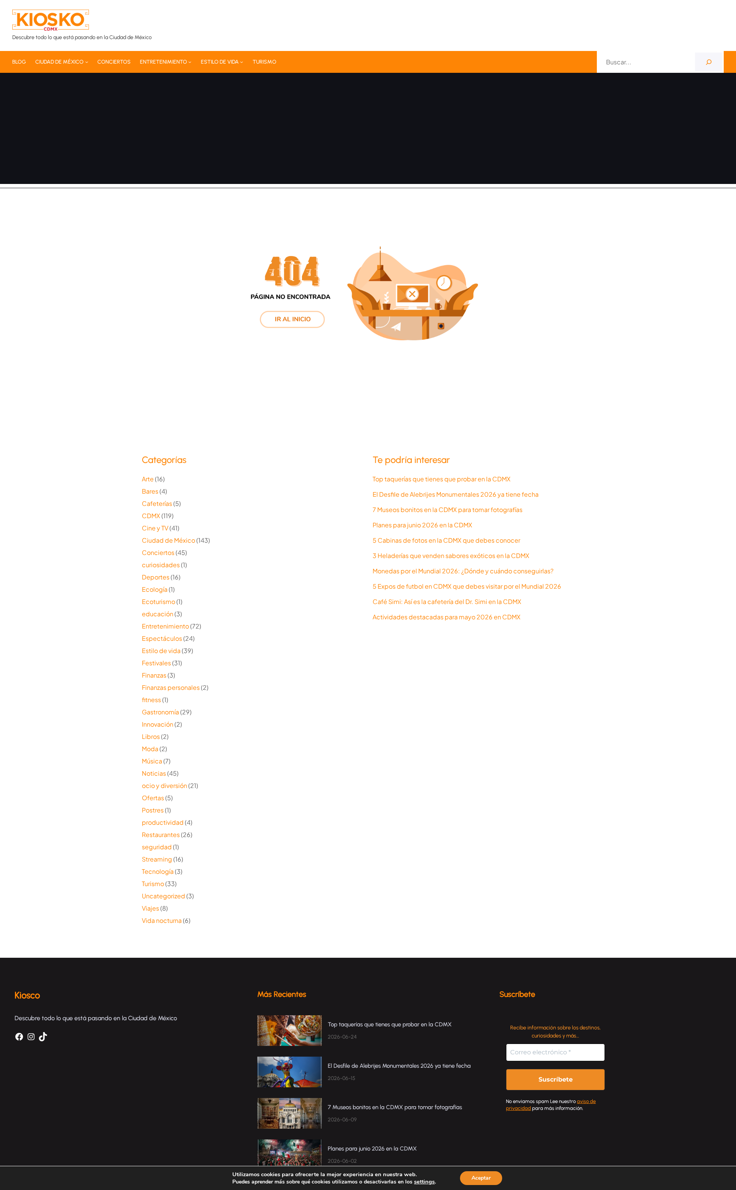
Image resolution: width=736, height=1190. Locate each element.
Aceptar (481, 1178)
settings (424, 1181)
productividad (163, 822)
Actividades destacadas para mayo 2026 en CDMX (447, 617)
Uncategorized (163, 896)
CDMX (151, 516)
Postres (153, 810)
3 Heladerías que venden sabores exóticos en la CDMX (451, 556)
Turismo (153, 884)
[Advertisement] (368, 130)
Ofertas (153, 798)
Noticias (154, 773)
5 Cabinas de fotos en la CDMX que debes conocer (446, 540)
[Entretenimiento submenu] (189, 61)
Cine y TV (155, 528)
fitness (151, 700)
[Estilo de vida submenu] (241, 61)
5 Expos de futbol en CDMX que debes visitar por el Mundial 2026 (467, 586)
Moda (150, 749)
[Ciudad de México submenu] (86, 61)
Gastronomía (160, 712)
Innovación (157, 724)
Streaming (157, 859)
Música (152, 761)
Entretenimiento (165, 626)
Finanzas (154, 675)
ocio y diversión (164, 785)
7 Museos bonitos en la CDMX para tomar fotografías (447, 510)
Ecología (155, 589)
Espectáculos (162, 638)
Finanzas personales (171, 687)
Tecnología (158, 871)
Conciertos (158, 552)
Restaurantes (161, 835)
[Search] (708, 62)
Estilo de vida (161, 651)
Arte (148, 479)
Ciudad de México (168, 540)
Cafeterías (157, 503)
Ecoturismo (158, 601)
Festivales (156, 663)
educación (157, 614)
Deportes (155, 577)
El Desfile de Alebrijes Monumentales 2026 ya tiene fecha (456, 494)
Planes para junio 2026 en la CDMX (423, 525)
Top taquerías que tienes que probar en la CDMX (442, 479)
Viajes (150, 908)
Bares (150, 491)
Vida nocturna (162, 920)
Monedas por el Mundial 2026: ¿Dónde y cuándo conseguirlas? (463, 571)
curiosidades (161, 565)
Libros (151, 736)
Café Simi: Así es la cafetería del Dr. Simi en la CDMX (447, 602)
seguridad (157, 847)
